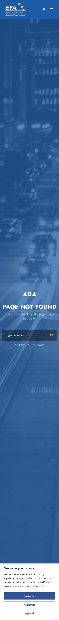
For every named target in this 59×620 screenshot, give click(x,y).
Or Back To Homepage (29, 345)
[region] (29, 591)
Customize (29, 604)
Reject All (30, 613)
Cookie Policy (40, 586)
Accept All (29, 596)
